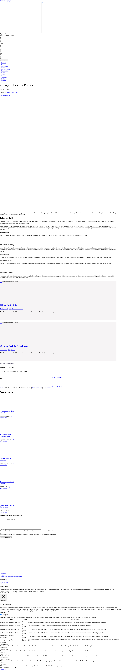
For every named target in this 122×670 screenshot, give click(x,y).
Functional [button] (3, 642)
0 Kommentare (47, 388)
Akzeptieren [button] (16, 593)
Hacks (8, 92)
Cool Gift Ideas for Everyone (5, 459)
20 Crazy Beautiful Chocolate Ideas (5, 435)
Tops (17, 92)
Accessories (3, 350)
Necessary (5, 614)
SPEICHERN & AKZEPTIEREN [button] (10, 667)
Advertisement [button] (4, 657)
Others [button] (2, 662)
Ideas (12, 92)
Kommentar (3, 529)
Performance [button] (3, 647)
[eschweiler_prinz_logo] (57, 32)
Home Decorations (17, 309)
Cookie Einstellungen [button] (6, 593)
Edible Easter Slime (9, 305)
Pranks (13, 350)
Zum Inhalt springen (5, 1)
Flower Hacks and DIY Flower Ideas (7, 506)
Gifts (10, 309)
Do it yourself (4, 309)
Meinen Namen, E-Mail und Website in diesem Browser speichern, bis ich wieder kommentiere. (29, 534)
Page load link (4, 582)
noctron (2, 388)
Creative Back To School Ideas (14, 346)
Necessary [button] (3, 612)
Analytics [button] (2, 652)
